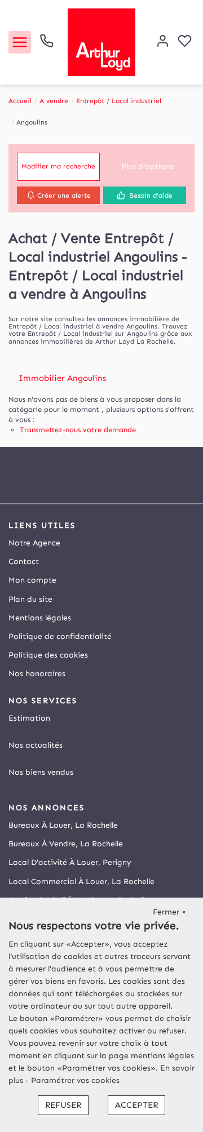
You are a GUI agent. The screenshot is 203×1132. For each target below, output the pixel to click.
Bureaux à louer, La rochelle (63, 825)
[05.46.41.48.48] (46, 45)
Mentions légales (39, 618)
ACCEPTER (136, 1105)
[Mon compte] (163, 42)
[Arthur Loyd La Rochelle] (101, 41)
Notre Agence (34, 543)
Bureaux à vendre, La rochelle (65, 844)
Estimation (29, 718)
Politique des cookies (48, 655)
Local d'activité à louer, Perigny (69, 862)
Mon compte (32, 580)
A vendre (53, 101)
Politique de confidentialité (60, 636)
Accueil (20, 101)
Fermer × (169, 912)
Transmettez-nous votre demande (78, 429)
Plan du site (30, 599)
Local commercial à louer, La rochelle (81, 881)
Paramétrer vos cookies (75, 1080)
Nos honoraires (36, 673)
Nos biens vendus (40, 772)
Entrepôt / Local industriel (118, 101)
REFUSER (63, 1105)
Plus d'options (147, 166)
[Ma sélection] (185, 42)
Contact (23, 561)
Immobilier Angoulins (62, 378)
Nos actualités (35, 745)
